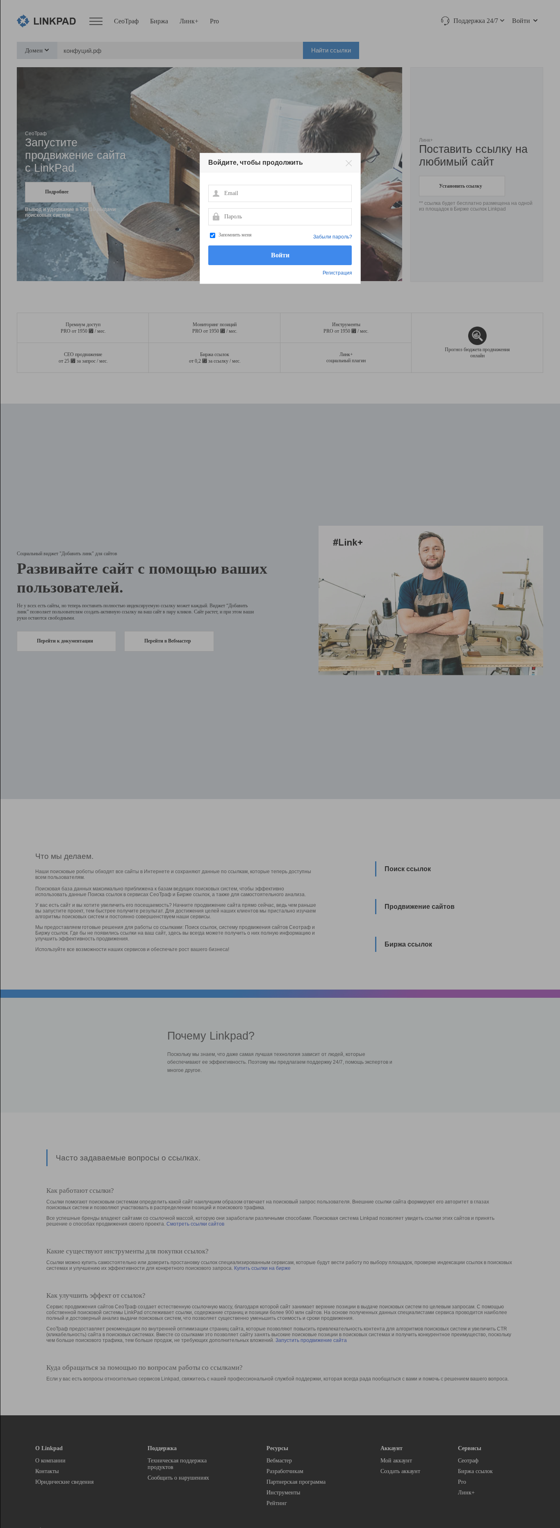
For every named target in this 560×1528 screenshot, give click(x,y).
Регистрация (337, 273)
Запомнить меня (235, 235)
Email (216, 193)
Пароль (216, 216)
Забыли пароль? (332, 237)
